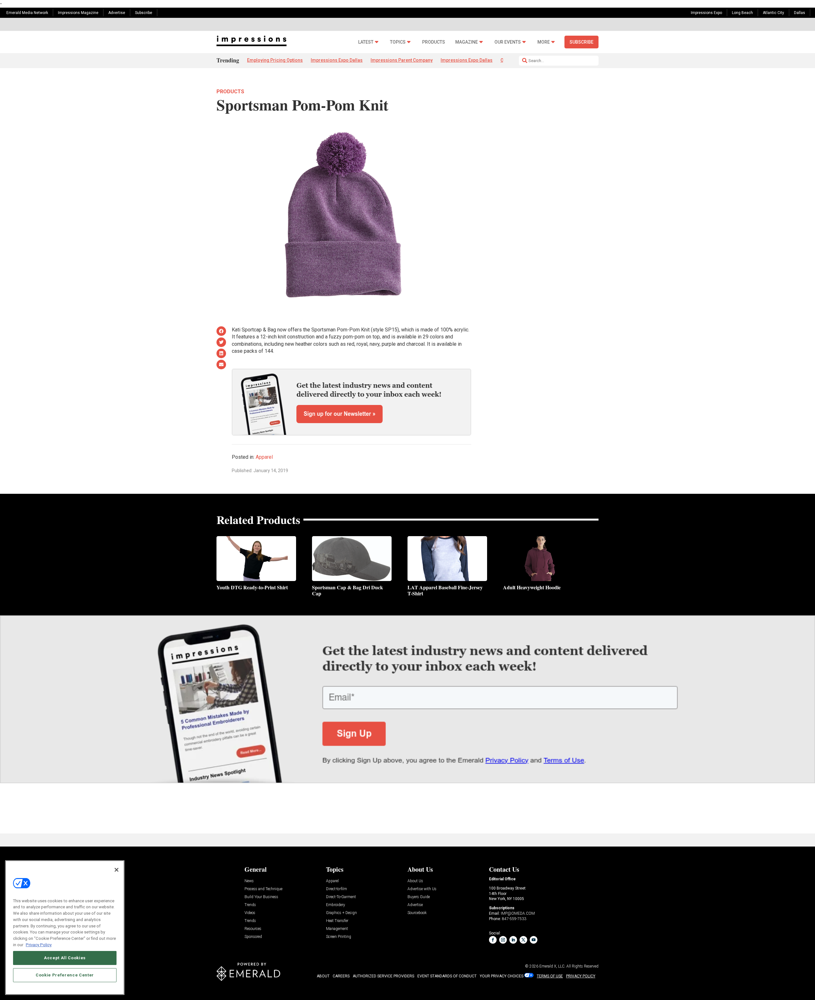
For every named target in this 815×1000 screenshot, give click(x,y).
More (543, 42)
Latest (365, 42)
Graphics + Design (341, 913)
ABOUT (323, 976)
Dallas (799, 13)
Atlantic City (773, 13)
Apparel (264, 457)
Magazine (466, 42)
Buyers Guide (419, 897)
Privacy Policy (39, 944)
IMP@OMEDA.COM (518, 913)
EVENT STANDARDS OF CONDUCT (447, 976)
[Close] (117, 870)
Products (433, 42)
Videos (249, 913)
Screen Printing (338, 937)
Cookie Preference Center (65, 975)
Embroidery (335, 905)
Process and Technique (263, 889)
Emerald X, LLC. (552, 966)
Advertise (116, 13)
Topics (398, 42)
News (249, 881)
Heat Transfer (337, 921)
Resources (252, 929)
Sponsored (253, 937)
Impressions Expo (706, 13)
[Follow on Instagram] (503, 940)
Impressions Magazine (78, 13)
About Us (415, 881)
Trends (250, 905)
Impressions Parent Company (402, 60)
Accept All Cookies (65, 957)
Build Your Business (261, 897)
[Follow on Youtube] (533, 940)
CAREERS (341, 976)
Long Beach (742, 13)
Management (337, 929)
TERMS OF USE (550, 976)
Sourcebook (417, 913)
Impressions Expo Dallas (337, 60)
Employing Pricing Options (275, 60)
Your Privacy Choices (501, 976)
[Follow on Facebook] (493, 940)
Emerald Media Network (27, 13)
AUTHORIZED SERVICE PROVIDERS (383, 976)
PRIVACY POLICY (580, 976)
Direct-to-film (336, 889)
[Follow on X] (523, 940)
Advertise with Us (422, 889)
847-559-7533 (514, 919)
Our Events (507, 42)
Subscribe (143, 13)
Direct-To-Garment (341, 897)
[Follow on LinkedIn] (513, 940)
